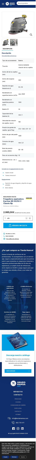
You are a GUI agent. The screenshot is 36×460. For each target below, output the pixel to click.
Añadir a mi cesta (19, 225)
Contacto (18, 395)
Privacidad (18, 399)
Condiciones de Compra (18, 405)
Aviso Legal (18, 408)
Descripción (7, 48)
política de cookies (18, 452)
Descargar (10, 371)
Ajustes (23, 457)
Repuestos (18, 392)
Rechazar (14, 457)
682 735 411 (20, 423)
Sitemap (18, 414)
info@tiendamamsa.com (20, 418)
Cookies (18, 402)
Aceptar (6, 457)
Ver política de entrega (12, 239)
